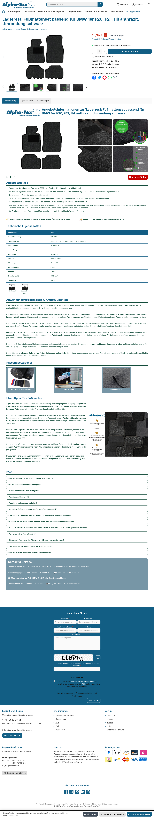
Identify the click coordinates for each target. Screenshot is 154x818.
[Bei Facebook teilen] (94, 77)
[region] (45, 62)
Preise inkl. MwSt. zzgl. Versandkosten (106, 39)
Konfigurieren (90, 814)
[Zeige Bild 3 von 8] (39, 79)
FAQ (57, 726)
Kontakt (110, 722)
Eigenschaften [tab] (27, 101)
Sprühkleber (68, 389)
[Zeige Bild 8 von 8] (57, 79)
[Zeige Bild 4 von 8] (43, 79)
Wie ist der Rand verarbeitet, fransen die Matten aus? (30, 552)
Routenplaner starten (16, 773)
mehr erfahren (75, 762)
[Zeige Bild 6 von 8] (50, 79)
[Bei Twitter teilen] (99, 77)
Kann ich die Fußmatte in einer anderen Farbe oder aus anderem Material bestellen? (42, 521)
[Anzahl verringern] (94, 51)
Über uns (111, 715)
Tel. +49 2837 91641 (43, 573)
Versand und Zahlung (64, 715)
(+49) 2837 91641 (11, 719)
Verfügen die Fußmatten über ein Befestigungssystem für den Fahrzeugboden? (40, 515)
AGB (84, 684)
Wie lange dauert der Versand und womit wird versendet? (31, 478)
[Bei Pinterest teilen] (104, 77)
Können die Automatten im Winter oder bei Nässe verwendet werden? (36, 540)
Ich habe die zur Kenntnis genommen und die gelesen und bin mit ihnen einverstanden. (78, 684)
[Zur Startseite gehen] (18, 4)
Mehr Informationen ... (11, 815)
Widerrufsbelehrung (115, 730)
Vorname (65, 618)
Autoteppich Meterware (21, 389)
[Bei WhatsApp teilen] (109, 77)
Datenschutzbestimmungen (82, 681)
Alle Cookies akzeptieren (139, 814)
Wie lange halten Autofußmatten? (22, 534)
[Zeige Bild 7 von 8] (54, 79)
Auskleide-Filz (116, 389)
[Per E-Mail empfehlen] (114, 77)
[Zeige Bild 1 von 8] (32, 79)
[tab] (10, 101)
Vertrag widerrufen (12, 735)
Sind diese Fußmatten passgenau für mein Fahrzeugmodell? (33, 509)
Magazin (110, 719)
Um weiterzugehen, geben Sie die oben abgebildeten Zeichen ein (77, 664)
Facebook (39, 583)
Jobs (109, 726)
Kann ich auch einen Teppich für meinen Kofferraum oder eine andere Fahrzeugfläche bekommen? (48, 528)
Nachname (88, 618)
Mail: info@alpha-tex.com (20, 573)
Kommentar (77, 634)
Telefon (88, 627)
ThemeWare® (95, 806)
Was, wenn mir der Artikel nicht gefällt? (24, 491)
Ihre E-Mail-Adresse (65, 627)
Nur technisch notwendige (112, 814)
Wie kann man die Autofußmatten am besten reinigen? (30, 546)
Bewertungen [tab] (43, 101)
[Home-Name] (4, 12)
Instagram (52, 583)
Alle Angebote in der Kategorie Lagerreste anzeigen (24, 29)
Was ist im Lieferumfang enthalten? (23, 503)
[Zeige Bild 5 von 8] (47, 79)
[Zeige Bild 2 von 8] (36, 79)
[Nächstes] (85, 57)
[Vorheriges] (4, 57)
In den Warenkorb (130, 51)
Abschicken (93, 700)
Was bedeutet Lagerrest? (19, 497)
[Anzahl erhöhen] (104, 51)
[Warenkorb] (149, 4)
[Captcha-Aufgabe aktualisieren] (97, 657)
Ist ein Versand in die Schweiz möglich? (25, 484)
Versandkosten (72, 804)
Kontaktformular (24, 730)
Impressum (60, 730)
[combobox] (72, 4)
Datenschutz (60, 719)
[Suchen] (100, 4)
